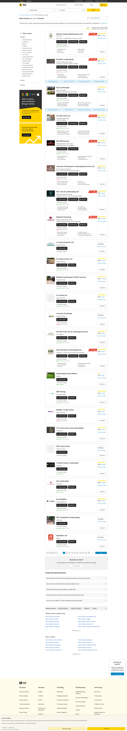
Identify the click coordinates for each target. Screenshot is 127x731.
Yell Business (29, 1)
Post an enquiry (23, 696)
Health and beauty (62, 708)
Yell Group (98, 687)
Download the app (79, 1)
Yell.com (22, 1)
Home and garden (62, 712)
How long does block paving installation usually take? (61, 589)
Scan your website (81, 702)
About (77, 714)
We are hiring (23, 712)
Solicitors (40, 714)
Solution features (80, 706)
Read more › (104, 23)
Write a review (102, 38)
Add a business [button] (76, 566)
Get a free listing (89, 1)
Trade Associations (24, 704)
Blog (91, 5)
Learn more (26, 135)
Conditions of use (99, 704)
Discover (41, 687)
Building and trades (62, 696)
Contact (78, 710)
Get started (26, 117)
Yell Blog (60, 687)
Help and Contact (24, 708)
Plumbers (40, 696)
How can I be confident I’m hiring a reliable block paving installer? (64, 600)
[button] (54, 10)
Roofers (40, 700)
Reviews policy (98, 708)
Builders (40, 692)
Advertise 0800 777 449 (101, 1)
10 (88, 552)
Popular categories (61, 5)
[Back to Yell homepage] (23, 5)
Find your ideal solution (82, 697)
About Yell (97, 692)
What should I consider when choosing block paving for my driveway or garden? (68, 578)
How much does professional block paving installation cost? (62, 584)
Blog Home (60, 692)
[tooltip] (84, 10)
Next (101, 552)
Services (22, 687)
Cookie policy (98, 700)
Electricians (41, 704)
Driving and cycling (62, 704)
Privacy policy (98, 696)
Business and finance (62, 700)
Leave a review (23, 700)
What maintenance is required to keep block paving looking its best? (65, 595)
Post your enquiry (78, 5)
